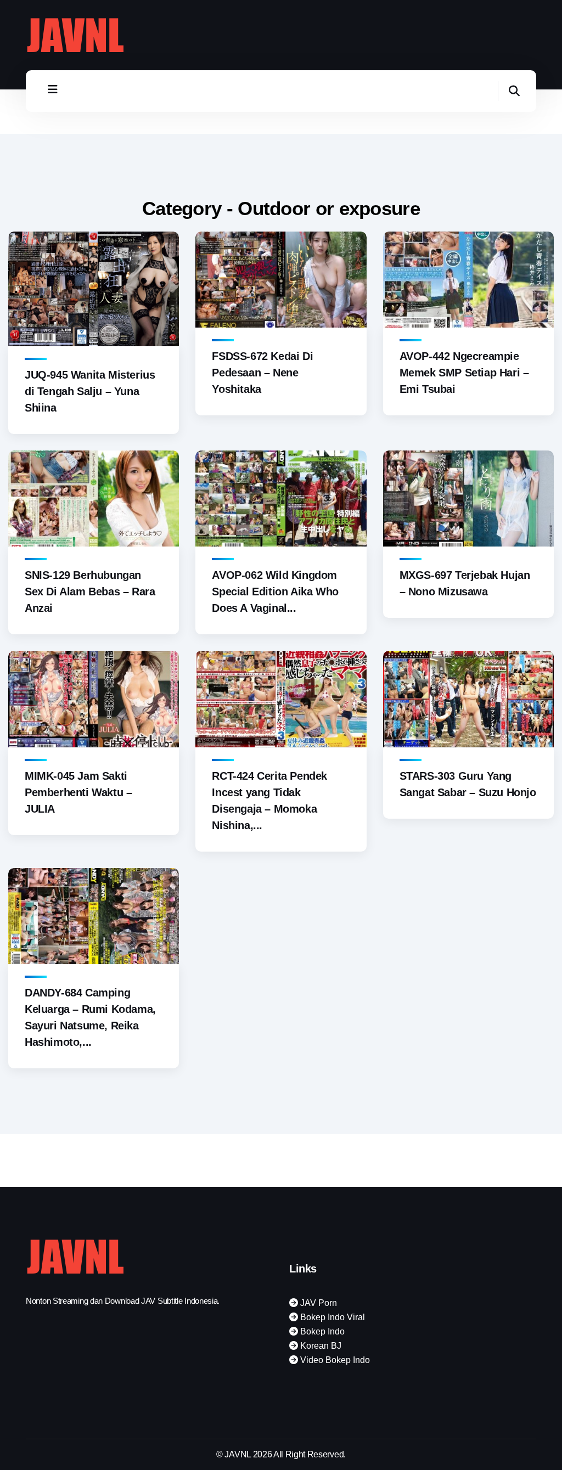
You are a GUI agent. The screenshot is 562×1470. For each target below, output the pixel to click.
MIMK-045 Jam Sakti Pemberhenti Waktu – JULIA (78, 792)
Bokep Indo (321, 1331)
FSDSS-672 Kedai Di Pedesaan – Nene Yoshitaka (262, 372)
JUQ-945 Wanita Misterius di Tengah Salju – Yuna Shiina (90, 391)
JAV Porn (317, 1303)
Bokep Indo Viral (331, 1317)
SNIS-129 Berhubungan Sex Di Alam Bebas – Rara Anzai (90, 591)
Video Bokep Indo (334, 1360)
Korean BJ (319, 1345)
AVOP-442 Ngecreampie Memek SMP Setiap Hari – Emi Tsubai (464, 372)
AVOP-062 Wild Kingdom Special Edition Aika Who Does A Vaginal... (275, 591)
